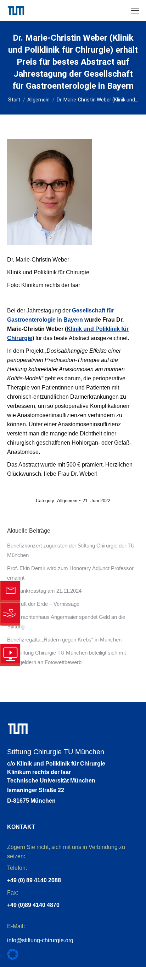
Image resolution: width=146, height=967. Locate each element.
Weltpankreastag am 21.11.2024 (44, 591)
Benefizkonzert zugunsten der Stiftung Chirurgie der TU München (71, 550)
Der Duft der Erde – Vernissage (43, 604)
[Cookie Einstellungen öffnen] (12, 958)
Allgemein (67, 500)
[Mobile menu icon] (135, 10)
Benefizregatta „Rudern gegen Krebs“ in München (64, 640)
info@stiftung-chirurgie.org (40, 940)
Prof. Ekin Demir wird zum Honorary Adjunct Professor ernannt (70, 573)
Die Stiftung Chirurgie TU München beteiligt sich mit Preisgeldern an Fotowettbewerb (66, 657)
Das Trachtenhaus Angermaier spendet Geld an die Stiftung (66, 621)
